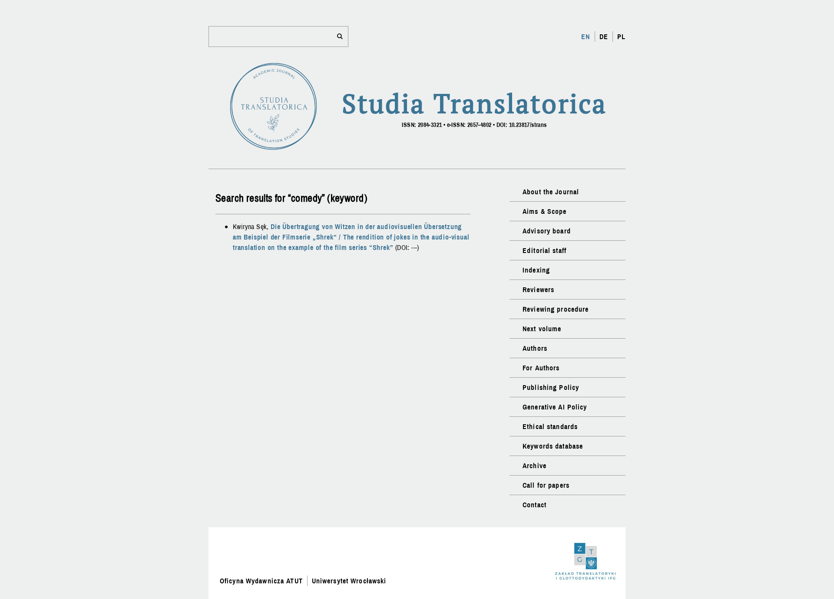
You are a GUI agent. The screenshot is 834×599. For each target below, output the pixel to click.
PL (621, 36)
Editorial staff (544, 250)
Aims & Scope (544, 211)
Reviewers (538, 289)
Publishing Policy (551, 387)
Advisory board (547, 231)
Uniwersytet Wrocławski (349, 581)
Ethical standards (550, 426)
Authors (535, 348)
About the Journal (551, 191)
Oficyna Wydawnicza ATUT (261, 581)
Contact (534, 504)
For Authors (541, 368)
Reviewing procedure (556, 309)
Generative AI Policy (555, 407)
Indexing (536, 270)
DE (603, 36)
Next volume (542, 328)
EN (585, 36)
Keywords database (553, 446)
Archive (534, 465)
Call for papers (546, 485)
